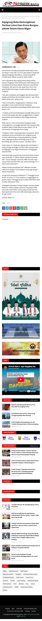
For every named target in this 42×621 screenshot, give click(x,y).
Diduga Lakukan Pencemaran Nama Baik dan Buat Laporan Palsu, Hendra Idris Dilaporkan (25, 525)
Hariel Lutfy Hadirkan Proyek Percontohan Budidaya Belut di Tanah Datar (24, 556)
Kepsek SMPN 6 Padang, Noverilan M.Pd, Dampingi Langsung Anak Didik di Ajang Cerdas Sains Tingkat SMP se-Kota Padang (25, 536)
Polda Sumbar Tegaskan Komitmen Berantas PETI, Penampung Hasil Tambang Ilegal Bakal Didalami (23, 471)
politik (10, 16)
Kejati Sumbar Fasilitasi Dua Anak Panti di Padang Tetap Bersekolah (25, 547)
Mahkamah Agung (33, 581)
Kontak (12, 581)
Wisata (5, 590)
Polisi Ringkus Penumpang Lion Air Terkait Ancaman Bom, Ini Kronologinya (25, 423)
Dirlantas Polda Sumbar (30, 574)
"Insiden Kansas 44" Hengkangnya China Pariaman (25, 506)
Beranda (4, 16)
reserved (22, 616)
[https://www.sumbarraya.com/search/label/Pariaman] (19, 440)
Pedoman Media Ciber (30, 609)
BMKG (5, 571)
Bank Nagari (24, 571)
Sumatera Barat (7, 587)
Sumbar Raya (7, 32)
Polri (15, 584)
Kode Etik (19, 609)
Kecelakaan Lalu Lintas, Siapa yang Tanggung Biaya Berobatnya (23, 414)
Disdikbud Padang (8, 577)
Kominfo (5, 581)
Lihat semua (34, 400)
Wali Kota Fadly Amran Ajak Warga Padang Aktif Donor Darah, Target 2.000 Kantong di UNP (25, 515)
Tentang (27, 611)
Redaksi (21, 584)
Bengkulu (18, 574)
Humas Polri (29, 577)
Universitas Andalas (26, 587)
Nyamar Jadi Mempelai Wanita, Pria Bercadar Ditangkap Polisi (23, 406)
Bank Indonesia (13, 571)
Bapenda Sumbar (8, 574)
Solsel (32, 584)
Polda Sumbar (7, 584)
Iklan (13, 609)
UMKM (16, 587)
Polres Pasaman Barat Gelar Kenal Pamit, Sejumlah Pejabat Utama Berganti (25, 462)
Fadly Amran (19, 577)
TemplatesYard (31, 614)
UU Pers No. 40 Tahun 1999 (15, 611)
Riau (27, 584)
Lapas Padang (21, 581)
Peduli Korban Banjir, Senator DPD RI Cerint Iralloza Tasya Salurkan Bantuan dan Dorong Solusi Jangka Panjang (24, 452)
